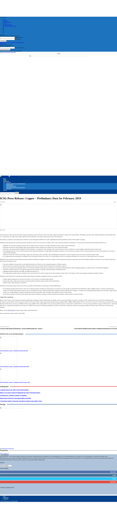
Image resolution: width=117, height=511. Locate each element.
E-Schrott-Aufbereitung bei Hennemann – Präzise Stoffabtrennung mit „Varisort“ (21, 328)
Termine (5, 190)
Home (4, 178)
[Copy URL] (84, 322)
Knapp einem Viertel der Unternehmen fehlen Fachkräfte (15, 398)
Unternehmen (6, 181)
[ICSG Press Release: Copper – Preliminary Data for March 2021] (8, 364)
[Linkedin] (37, 322)
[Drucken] (14, 322)
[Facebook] (26, 322)
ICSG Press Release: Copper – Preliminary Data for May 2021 (14, 350)
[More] (90, 322)
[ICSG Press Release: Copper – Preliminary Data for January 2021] (8, 379)
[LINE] (78, 322)
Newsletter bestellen (7, 22)
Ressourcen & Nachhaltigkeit (15, 187)
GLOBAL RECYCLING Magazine (10, 26)
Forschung (9, 185)
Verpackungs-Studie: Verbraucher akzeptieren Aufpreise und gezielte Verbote (21, 401)
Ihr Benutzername (19, 37)
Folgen (114, 475)
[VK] (67, 322)
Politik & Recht (11, 186)
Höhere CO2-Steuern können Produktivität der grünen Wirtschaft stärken (20, 392)
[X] (31, 322)
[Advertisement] (12, 438)
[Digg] (72, 322)
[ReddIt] (55, 322)
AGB (4, 496)
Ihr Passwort (17, 39)
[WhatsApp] (49, 322)
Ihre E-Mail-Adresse (19, 47)
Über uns (5, 23)
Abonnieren (113, 482)
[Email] (20, 322)
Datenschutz (2, 43)
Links (4, 19)
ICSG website (11, 310)
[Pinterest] (43, 322)
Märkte (4, 180)
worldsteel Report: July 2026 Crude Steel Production (14, 390)
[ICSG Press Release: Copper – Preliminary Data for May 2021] (8, 348)
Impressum (5, 498)
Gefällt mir (113, 472)
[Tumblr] (61, 322)
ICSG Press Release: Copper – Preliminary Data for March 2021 (14, 366)
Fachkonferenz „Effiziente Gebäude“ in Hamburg (13, 395)
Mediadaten (5, 20)
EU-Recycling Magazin (7, 24)
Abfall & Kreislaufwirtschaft (15, 183)
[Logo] (4, 176)
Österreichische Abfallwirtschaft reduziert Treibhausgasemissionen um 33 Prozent (95, 328)
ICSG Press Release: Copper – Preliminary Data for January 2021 (15, 382)
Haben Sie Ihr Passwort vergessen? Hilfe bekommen (12, 42)
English (8, 188)
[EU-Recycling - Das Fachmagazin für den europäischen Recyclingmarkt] (0, 490)
